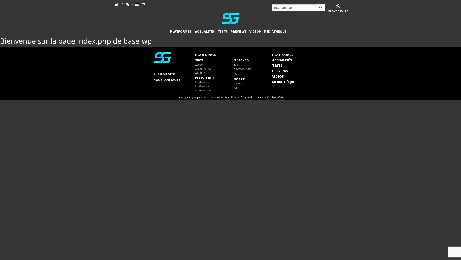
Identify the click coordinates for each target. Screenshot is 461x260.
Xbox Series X (202, 73)
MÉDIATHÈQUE (283, 81)
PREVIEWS (280, 71)
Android (238, 84)
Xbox (199, 60)
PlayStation (204, 78)
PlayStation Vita (203, 90)
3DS (236, 65)
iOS (236, 88)
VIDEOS (278, 76)
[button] (181, 31)
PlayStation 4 (202, 82)
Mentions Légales (229, 97)
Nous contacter (168, 79)
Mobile (239, 79)
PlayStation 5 (202, 86)
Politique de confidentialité (254, 97)
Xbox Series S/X (203, 69)
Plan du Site (164, 74)
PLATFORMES (282, 54)
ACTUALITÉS (282, 60)
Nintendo (241, 60)
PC (236, 74)
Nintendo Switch (243, 69)
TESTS (277, 65)
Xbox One (200, 65)
